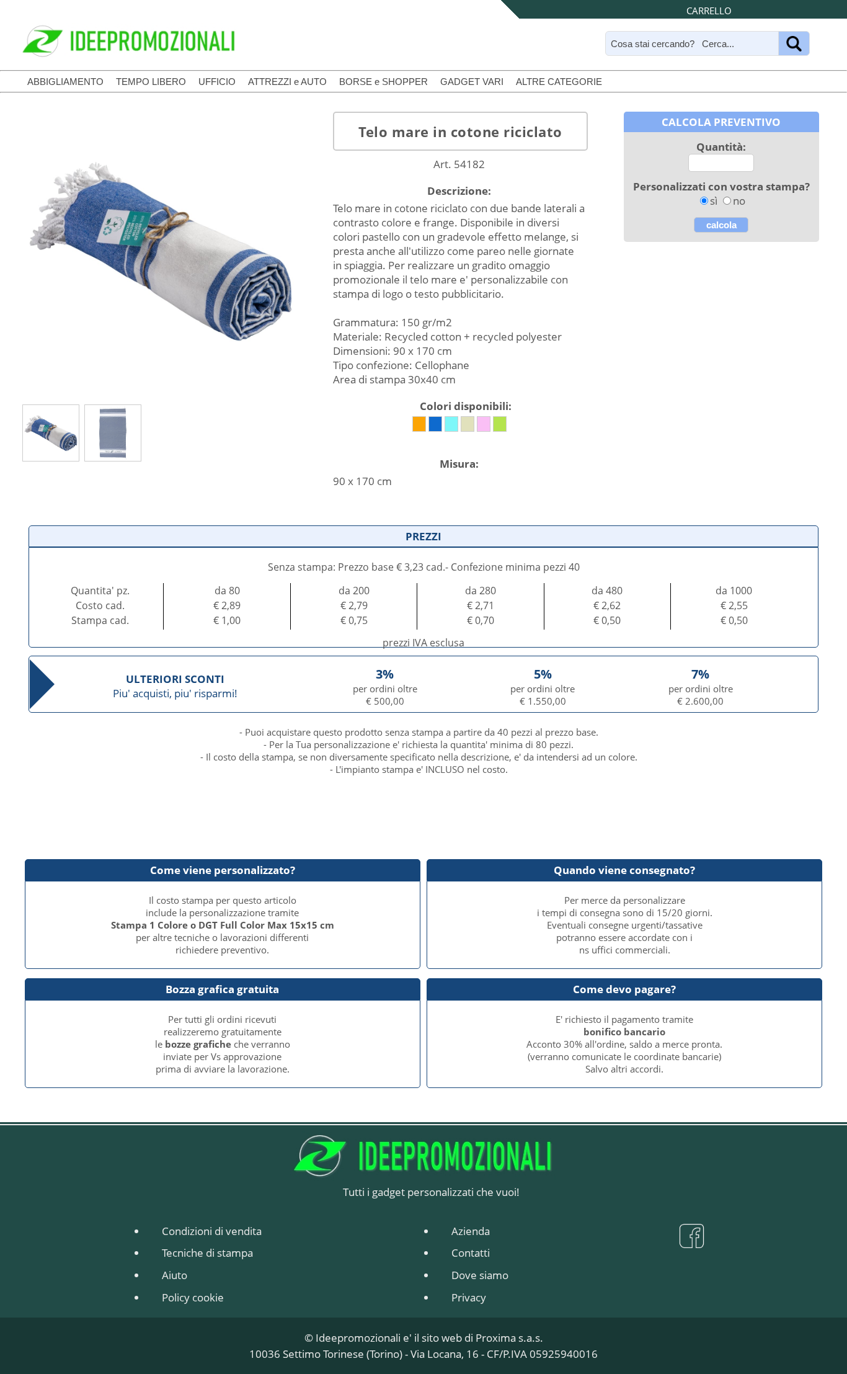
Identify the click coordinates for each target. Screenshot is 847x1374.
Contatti (470, 1253)
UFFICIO (217, 81)
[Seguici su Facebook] (692, 1241)
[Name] (794, 43)
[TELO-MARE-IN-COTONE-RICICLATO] (51, 433)
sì (713, 201)
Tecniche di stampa (207, 1253)
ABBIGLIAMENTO (65, 81)
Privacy (468, 1297)
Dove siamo (479, 1275)
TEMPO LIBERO (151, 81)
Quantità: (721, 147)
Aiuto (174, 1275)
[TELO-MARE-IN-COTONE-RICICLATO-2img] (113, 433)
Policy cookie (193, 1297)
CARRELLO (709, 10)
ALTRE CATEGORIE (559, 81)
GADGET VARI (471, 81)
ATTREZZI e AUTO (287, 81)
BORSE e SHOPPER (383, 81)
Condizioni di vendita (212, 1231)
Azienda (470, 1231)
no (739, 201)
